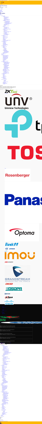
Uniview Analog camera (5, 356)
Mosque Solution (3, 399)
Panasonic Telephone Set (6, 51)
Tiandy (5, 168)
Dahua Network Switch (5, 56)
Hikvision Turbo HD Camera (6, 350)
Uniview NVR (5, 28)
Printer (3, 75)
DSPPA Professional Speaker (7, 67)
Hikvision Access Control (5, 37)
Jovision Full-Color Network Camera (7, 31)
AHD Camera (5, 30)
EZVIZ (5, 25)
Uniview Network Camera (5, 357)
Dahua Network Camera (5, 347)
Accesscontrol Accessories (5, 40)
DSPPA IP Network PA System (6, 69)
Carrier (3, 310)
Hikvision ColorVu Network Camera (8, 352)
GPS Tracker (4, 82)
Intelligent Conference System (7, 62)
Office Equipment (4, 407)
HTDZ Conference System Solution (5, 400)
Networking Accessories (5, 58)
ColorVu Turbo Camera (7, 21)
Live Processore (3, 372)
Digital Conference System (5, 393)
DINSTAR (5, 49)
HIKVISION (4, 20)
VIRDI (3, 38)
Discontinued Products (5, 83)
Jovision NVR (5, 32)
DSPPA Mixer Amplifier (6, 65)
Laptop (5, 80)
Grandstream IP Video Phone (5, 52)
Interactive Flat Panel (5, 44)
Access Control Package (5, 36)
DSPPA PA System (5, 64)
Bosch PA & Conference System (6, 73)
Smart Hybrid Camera (7, 351)
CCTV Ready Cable (6, 34)
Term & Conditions (4, 307)
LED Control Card (5, 41)
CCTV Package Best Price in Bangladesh (6, 358)
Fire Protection (4, 78)
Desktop (4, 411)
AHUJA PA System (5, 70)
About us (3, 309)
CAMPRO (4, 29)
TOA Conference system (5, 402)
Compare (2, 415)
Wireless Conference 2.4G (6, 63)
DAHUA (4, 16)
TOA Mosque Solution (6, 71)
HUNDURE (4, 39)
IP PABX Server (4, 47)
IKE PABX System (5, 46)
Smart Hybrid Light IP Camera (8, 23)
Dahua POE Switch (5, 348)
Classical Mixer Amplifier (5, 395)
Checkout (3, 312)
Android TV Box (5, 33)
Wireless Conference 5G (5, 394)
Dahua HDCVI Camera (5, 346)
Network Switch (4, 59)
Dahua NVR (5, 18)
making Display (4, 43)
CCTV (1, 8)
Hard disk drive (3, 406)
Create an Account (1, 420)
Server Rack (3, 390)
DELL (5, 294)
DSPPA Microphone (5, 398)
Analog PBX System (5, 50)
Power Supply (3, 373)
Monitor (4, 76)
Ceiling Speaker (5, 66)
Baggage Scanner (3, 413)
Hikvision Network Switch (5, 354)
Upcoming (3, 414)
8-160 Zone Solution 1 (6, 68)
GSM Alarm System (4, 409)
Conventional (3, 408)
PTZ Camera (3, 355)
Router (3, 60)
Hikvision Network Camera (6, 22)
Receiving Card (4, 45)
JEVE (5, 251)
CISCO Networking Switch (4, 391)
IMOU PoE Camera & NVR (6, 349)
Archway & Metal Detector (4, 412)
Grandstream (5, 48)
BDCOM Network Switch (5, 57)
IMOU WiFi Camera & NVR (7, 19)
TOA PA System (4, 71)
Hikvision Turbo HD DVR (5, 353)
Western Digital (6, 93)
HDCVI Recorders (6, 17)
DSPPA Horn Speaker (5, 397)
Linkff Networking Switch (5, 55)
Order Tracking (3, 313)
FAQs (2, 306)
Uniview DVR (5, 27)
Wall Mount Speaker (5, 396)
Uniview (4, 26)
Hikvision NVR (5, 24)
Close (0, 417)
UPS (4, 81)
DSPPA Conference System (4, 392)
